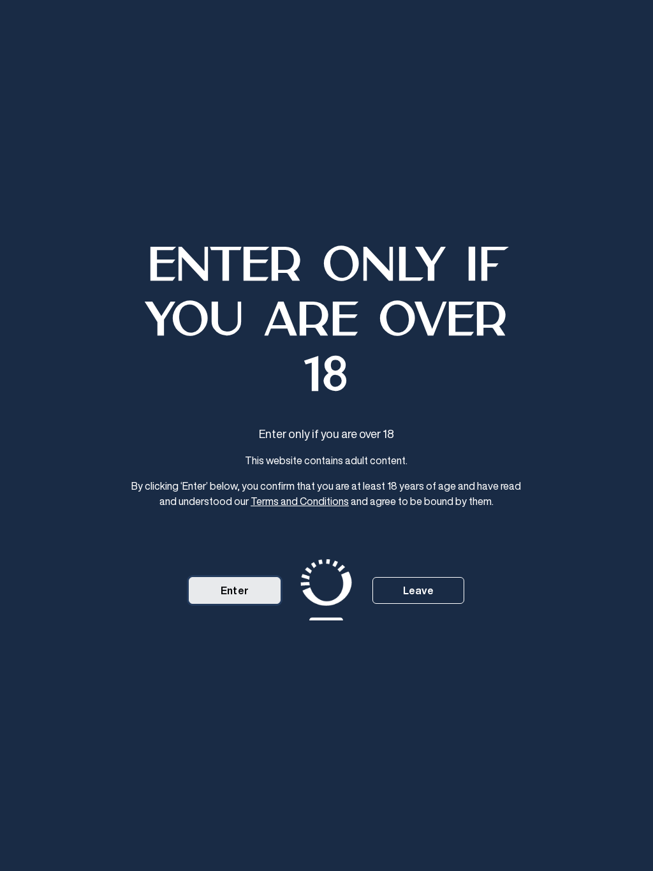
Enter (235, 590)
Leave (418, 590)
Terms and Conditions (300, 501)
